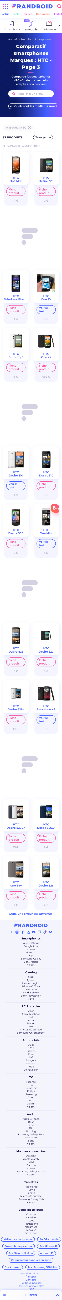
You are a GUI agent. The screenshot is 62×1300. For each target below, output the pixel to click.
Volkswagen (31, 1069)
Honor (31, 1023)
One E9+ (16, 885)
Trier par (41, 137)
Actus (5, 14)
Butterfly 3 (15, 357)
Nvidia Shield (31, 992)
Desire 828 (15, 651)
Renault (31, 1063)
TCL (31, 1100)
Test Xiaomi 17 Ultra (21, 1253)
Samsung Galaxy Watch (31, 1171)
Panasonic (31, 1088)
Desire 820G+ (16, 827)
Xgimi (31, 1103)
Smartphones (42, 39)
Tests (16, 14)
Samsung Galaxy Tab (31, 1199)
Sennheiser (31, 1137)
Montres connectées (31, 1151)
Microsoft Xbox (31, 986)
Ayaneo (31, 980)
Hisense (31, 1081)
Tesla (31, 1066)
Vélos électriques (31, 1209)
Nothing (31, 1131)
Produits (25, 39)
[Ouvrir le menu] (5, 6)
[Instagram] (17, 932)
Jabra (31, 1125)
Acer (31, 1010)
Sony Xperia (31, 961)
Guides (27, 14)
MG (31, 1057)
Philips (31, 1091)
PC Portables (31, 1006)
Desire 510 (16, 475)
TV (31, 1077)
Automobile (31, 1040)
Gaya (31, 1220)
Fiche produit (14, 191)
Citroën (31, 1051)
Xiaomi (31, 964)
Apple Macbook (31, 1014)
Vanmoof (31, 1233)
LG (31, 1085)
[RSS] (28, 932)
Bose (31, 1122)
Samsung (31, 1094)
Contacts (31, 1279)
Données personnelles (31, 1286)
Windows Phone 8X (18, 299)
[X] (11, 932)
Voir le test (43, 309)
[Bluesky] (50, 932)
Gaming (31, 972)
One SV (46, 299)
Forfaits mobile (49, 1239)
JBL (31, 1128)
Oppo (31, 955)
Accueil (12, 39)
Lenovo (31, 1020)
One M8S (16, 181)
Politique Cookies (31, 1282)
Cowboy (31, 1214)
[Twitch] (39, 932)
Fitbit (31, 1162)
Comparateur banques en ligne (31, 1260)
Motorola (31, 952)
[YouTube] (34, 932)
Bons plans (43, 14)
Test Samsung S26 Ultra (42, 1267)
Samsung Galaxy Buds (31, 1134)
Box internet (12, 1267)
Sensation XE (46, 709)
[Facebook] (23, 932)
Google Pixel (31, 946)
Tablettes (31, 1182)
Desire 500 (15, 533)
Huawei (31, 949)
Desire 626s (16, 709)
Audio (31, 1114)
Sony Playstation (31, 995)
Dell (31, 1017)
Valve (31, 998)
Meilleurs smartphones (17, 1239)
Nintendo (31, 989)
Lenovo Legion (31, 983)
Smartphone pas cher (18, 1246)
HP (31, 1026)
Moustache (31, 1223)
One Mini (46, 533)
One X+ (46, 357)
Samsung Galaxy (31, 958)
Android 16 (46, 1253)
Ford (31, 1054)
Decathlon (31, 1217)
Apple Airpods (31, 1118)
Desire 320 (46, 181)
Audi (31, 1044)
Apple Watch (31, 1159)
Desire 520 (46, 651)
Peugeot (31, 1060)
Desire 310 (46, 475)
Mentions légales (31, 1273)
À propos (31, 1276)
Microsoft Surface (31, 1029)
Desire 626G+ (46, 827)
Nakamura (31, 1226)
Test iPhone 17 (48, 1246)
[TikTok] (45, 932)
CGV (31, 1289)
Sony (31, 1097)
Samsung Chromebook (31, 1032)
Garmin (31, 1165)
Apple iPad (31, 1186)
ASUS (31, 977)
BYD (31, 1047)
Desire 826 (46, 885)
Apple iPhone (31, 943)
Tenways (31, 1229)
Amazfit (31, 1155)
